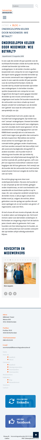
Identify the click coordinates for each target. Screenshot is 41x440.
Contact (5, 388)
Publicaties (6, 377)
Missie (11, 360)
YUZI (37, 438)
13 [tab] (37, 260)
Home (5, 352)
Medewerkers (8, 375)
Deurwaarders (14, 370)
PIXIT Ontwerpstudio (28, 438)
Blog (10, 380)
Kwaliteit (12, 357)
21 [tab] (31, 263)
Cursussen (6, 362)
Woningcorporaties (15, 367)
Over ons (6, 355)
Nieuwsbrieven (14, 382)
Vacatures (6, 385)
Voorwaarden (13, 372)
